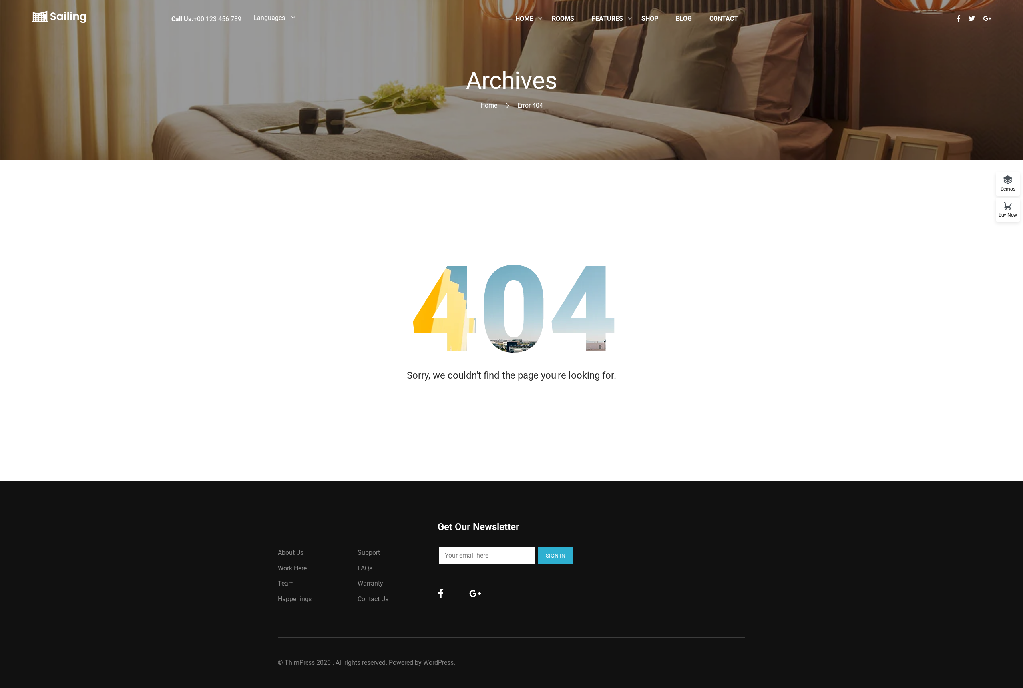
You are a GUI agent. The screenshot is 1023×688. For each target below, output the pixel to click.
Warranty (370, 583)
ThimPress (300, 662)
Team (286, 583)
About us (290, 552)
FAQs (365, 568)
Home (488, 105)
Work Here (292, 568)
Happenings (295, 599)
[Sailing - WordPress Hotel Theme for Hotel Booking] (59, 19)
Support (369, 552)
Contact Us (373, 599)
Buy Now (1008, 214)
